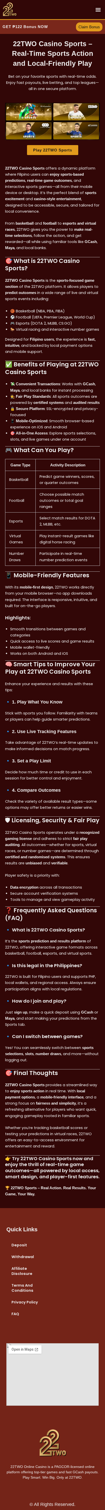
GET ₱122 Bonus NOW (25, 27)
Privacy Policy (24, 1302)
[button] (98, 9)
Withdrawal (22, 1256)
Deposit (19, 1245)
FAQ (15, 1313)
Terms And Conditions (22, 1288)
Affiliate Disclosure (21, 1271)
